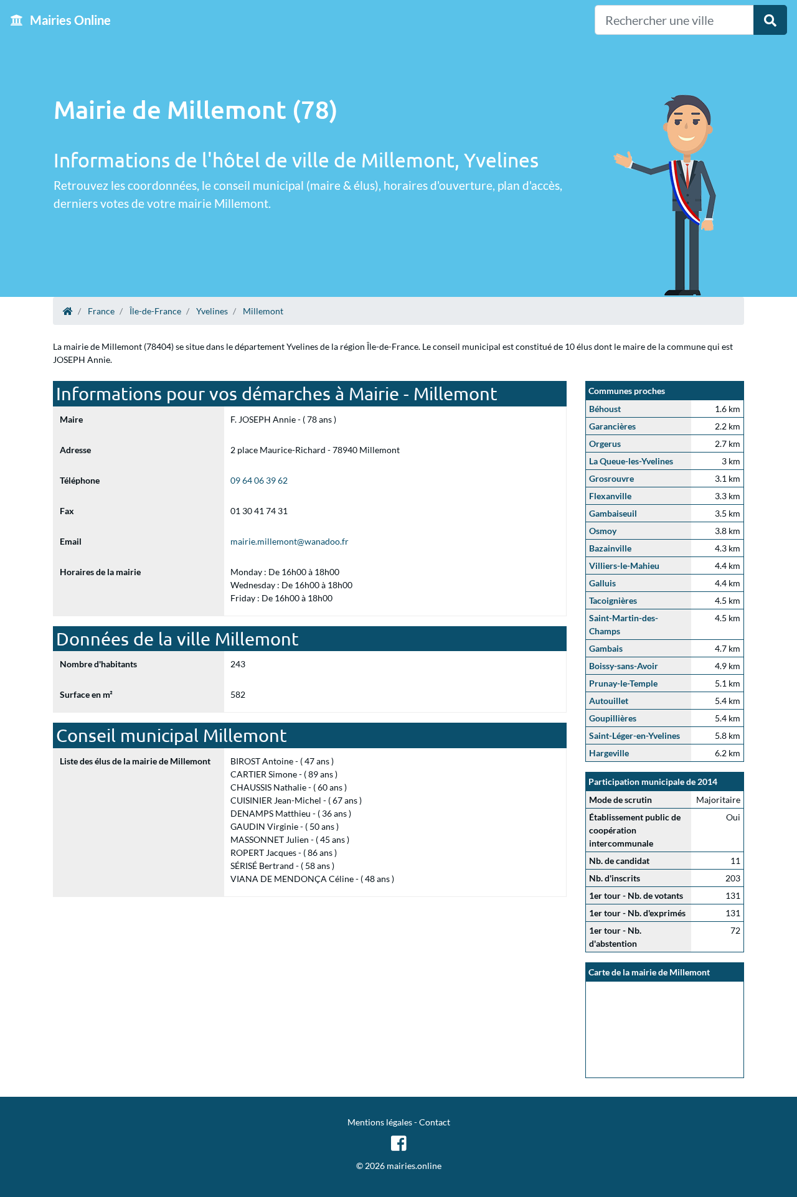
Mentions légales (379, 1122)
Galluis (602, 583)
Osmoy (602, 530)
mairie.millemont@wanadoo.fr (289, 541)
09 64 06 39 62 (259, 480)
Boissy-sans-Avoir (623, 665)
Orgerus (605, 443)
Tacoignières (613, 600)
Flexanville (610, 496)
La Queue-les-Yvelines (631, 461)
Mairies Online (69, 19)
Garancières (612, 426)
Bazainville (610, 548)
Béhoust (605, 408)
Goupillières (612, 718)
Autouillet (608, 700)
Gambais (606, 648)
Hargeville (609, 753)
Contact (434, 1122)
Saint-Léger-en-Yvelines (634, 735)
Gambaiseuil (613, 513)
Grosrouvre (611, 478)
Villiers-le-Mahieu (624, 565)
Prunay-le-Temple (623, 683)
